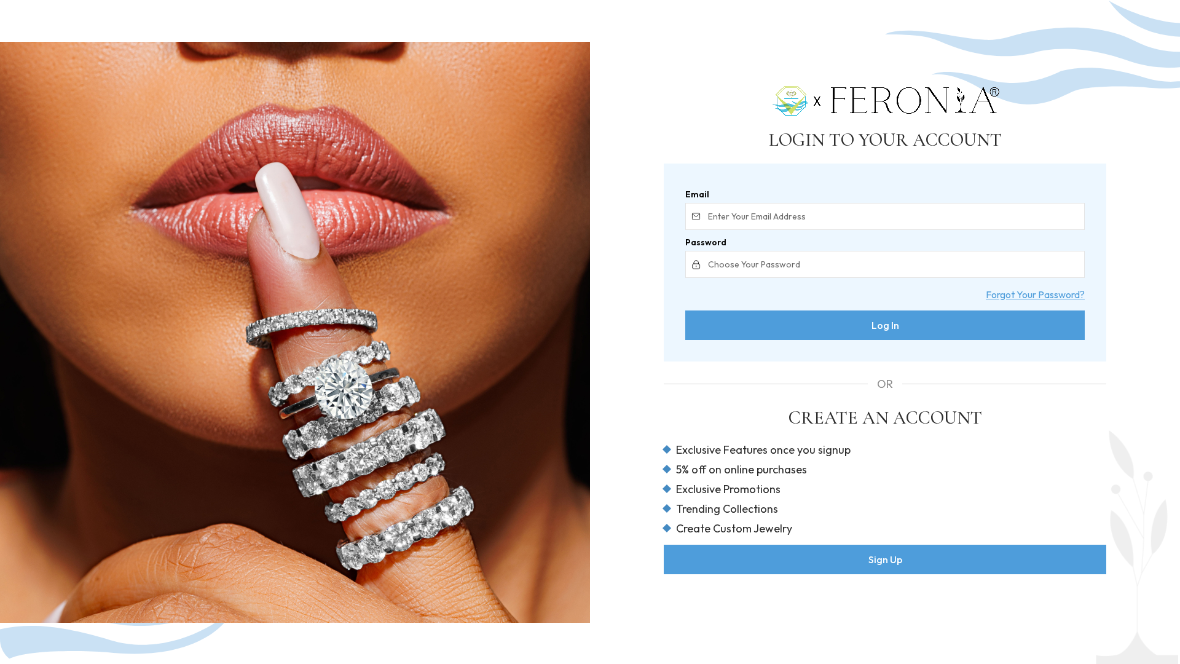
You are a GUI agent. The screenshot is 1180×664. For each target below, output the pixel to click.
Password (705, 242)
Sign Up (885, 559)
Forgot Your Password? (1035, 294)
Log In (885, 325)
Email (697, 194)
